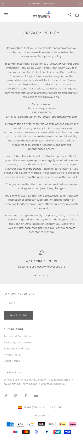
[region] (41, 259)
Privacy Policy (12, 354)
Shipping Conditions (17, 348)
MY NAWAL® (41, 415)
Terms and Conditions (17, 336)
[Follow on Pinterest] (26, 396)
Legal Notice (12, 360)
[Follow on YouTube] (36, 396)
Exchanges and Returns (19, 342)
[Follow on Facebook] (6, 396)
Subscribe (18, 315)
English (55, 407)
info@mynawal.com (33, 379)
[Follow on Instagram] (16, 396)
